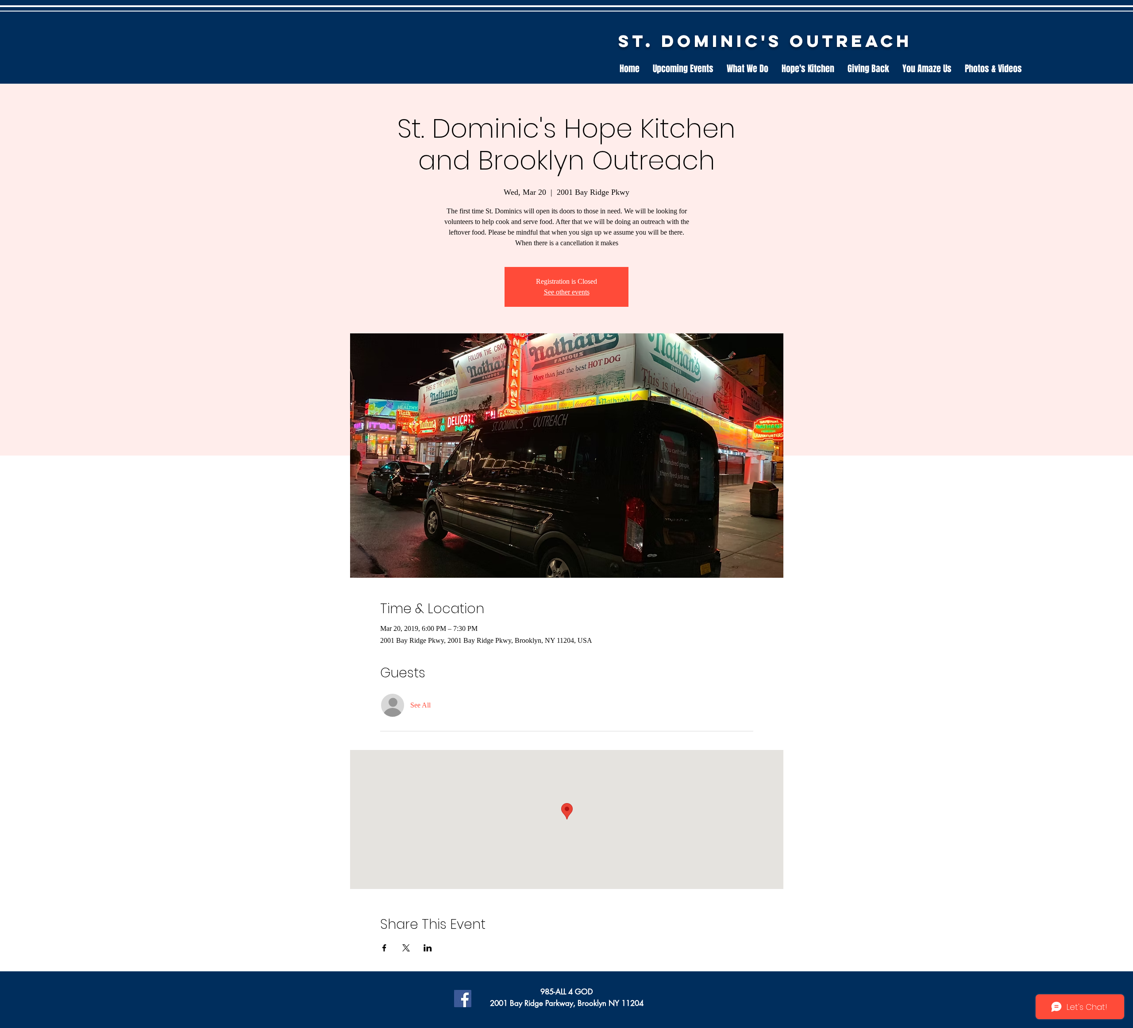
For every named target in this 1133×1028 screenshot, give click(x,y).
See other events (567, 292)
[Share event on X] (406, 947)
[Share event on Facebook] (384, 947)
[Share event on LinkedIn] (428, 947)
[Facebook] (462, 998)
